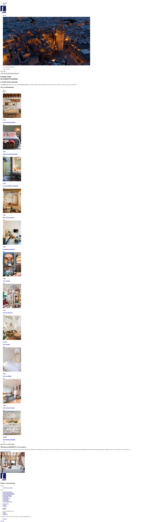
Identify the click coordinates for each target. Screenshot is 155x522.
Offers (4, 4)
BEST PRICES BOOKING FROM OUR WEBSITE (10, 73)
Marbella (5, 437)
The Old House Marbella (9, 439)
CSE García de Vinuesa (9, 407)
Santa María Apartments (9, 122)
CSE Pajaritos (6, 344)
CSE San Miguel (7, 376)
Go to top (2, 520)
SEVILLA (5, 341)
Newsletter (5, 506)
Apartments (5, 3)
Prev (2, 71)
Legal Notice (5, 514)
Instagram (5, 518)
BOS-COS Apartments (8, 217)
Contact (4, 15)
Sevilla (4, 119)
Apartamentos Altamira (9, 249)
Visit (4, 124)
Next (4, 71)
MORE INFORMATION (5, 451)
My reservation (6, 503)
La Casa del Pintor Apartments (10, 185)
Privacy (4, 512)
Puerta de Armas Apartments (10, 154)
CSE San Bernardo (8, 312)
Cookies (4, 513)
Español (4, 508)
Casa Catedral (6, 281)
